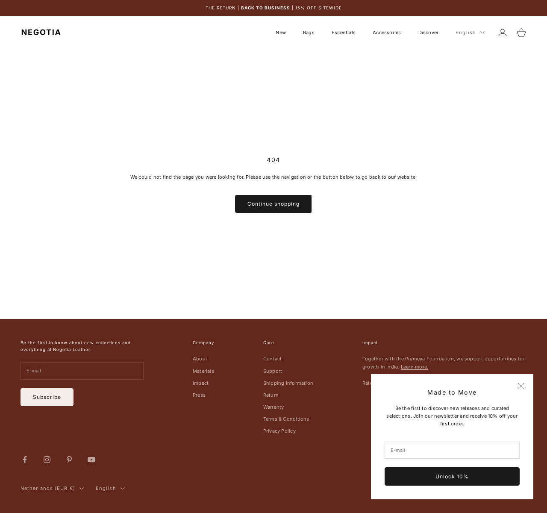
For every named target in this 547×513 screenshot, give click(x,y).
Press (199, 395)
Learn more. (414, 367)
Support (272, 371)
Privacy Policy (279, 431)
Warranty (273, 407)
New (281, 32)
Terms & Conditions (286, 419)
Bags (309, 32)
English (466, 32)
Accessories (387, 32)
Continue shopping (273, 203)
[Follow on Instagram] (47, 459)
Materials (203, 371)
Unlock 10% (452, 476)
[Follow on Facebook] (25, 459)
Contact (272, 359)
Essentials (344, 32)
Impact (201, 383)
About (200, 359)
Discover (428, 32)
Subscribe (47, 397)
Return (271, 395)
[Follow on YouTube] (91, 459)
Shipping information (288, 383)
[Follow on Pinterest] (69, 459)
